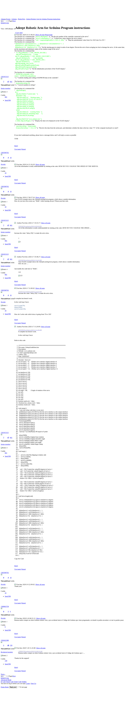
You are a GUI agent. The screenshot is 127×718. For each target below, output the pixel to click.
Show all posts (40, 35)
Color (4, 682)
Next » (3, 674)
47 (8, 81)
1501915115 (5, 76)
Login (28, 683)
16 (11, 157)
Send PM (8, 100)
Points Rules (5, 687)
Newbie (3, 164)
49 (8, 645)
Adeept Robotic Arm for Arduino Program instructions (43, 19)
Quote (16, 682)
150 (11, 645)
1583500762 (5, 152)
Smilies (24, 682)
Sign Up (33, 683)
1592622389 (5, 640)
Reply (16, 146)
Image (8, 682)
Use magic (17, 149)
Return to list (5, 23)
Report (23, 149)
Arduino (14, 19)
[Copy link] (19, 33)
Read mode (48, 35)
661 (11, 81)
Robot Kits (21, 19)
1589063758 (5, 606)
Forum (8, 19)
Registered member (7, 652)
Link (12, 682)
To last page (23, 687)
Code (20, 682)
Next (14, 21)
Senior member (5, 88)
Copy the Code (19, 559)
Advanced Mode (6, 680)
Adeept (3, 19)
